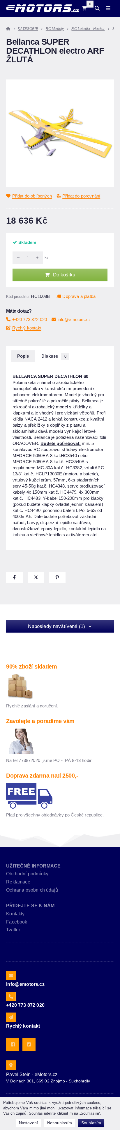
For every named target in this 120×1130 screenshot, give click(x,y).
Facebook (16, 921)
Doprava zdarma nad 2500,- (42, 775)
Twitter (13, 929)
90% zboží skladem (31, 666)
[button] (14, 577)
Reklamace (18, 881)
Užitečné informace (33, 865)
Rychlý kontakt (26, 327)
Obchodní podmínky (27, 873)
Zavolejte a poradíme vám (40, 721)
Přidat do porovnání (81, 195)
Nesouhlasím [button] (59, 1122)
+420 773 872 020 (29, 319)
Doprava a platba (79, 296)
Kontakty (15, 913)
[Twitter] (29, 1044)
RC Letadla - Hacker (88, 29)
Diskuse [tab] (53, 356)
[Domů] (42, 8)
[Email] (10, 975)
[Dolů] (17, 257)
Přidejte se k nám (30, 905)
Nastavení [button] (28, 1122)
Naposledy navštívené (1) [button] (56, 626)
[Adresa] (10, 1065)
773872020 (29, 760)
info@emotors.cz (74, 319)
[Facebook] (12, 1044)
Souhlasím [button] (91, 1122)
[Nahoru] (38, 257)
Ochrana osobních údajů (32, 890)
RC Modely (55, 29)
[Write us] (10, 1017)
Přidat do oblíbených (32, 195)
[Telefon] (10, 996)
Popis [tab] (23, 356)
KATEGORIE (28, 29)
